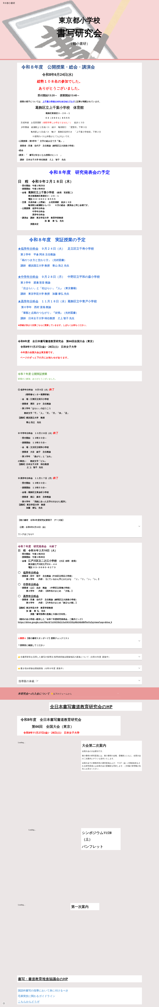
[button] (139, 526)
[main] (79, 30)
